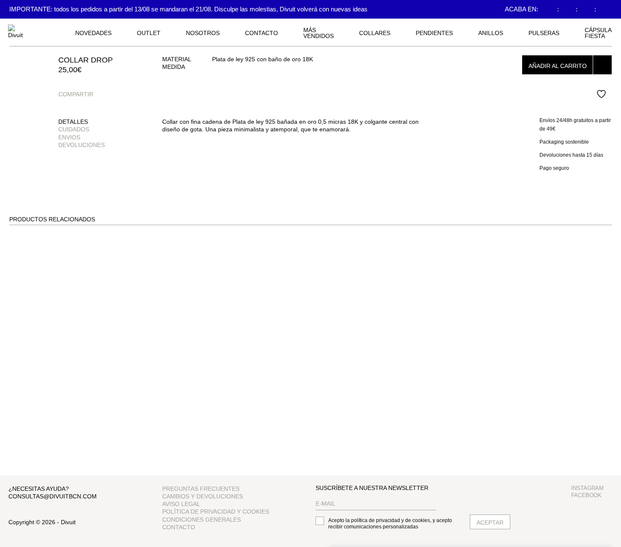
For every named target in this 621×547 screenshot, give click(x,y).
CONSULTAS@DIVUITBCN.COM (52, 496)
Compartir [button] (75, 94)
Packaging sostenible (564, 142)
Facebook (586, 495)
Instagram (587, 488)
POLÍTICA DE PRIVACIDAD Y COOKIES (215, 511)
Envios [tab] (69, 137)
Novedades (93, 33)
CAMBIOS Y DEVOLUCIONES (202, 496)
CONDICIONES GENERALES (201, 519)
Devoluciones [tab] (81, 145)
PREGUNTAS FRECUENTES (201, 488)
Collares (374, 33)
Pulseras (543, 33)
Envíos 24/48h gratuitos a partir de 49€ (575, 124)
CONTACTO (261, 33)
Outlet (149, 33)
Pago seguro (554, 168)
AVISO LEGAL (181, 504)
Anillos (490, 33)
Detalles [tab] (73, 121)
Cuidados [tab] (73, 129)
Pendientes (434, 33)
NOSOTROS (203, 33)
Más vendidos (318, 33)
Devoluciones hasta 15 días (571, 155)
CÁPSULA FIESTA (598, 33)
